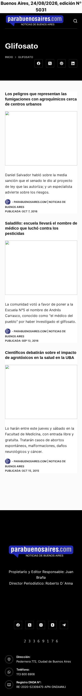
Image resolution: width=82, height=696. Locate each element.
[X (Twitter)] (50, 63)
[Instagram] (41, 625)
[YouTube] (52, 625)
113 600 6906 (25, 674)
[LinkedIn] (73, 63)
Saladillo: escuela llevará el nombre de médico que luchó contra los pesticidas (41, 228)
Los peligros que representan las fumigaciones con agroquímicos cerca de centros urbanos (41, 99)
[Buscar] (75, 21)
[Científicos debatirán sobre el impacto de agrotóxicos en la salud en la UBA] (41, 392)
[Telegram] (64, 625)
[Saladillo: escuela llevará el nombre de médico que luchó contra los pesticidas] (41, 268)
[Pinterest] (62, 63)
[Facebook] (39, 63)
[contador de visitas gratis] (41, 640)
